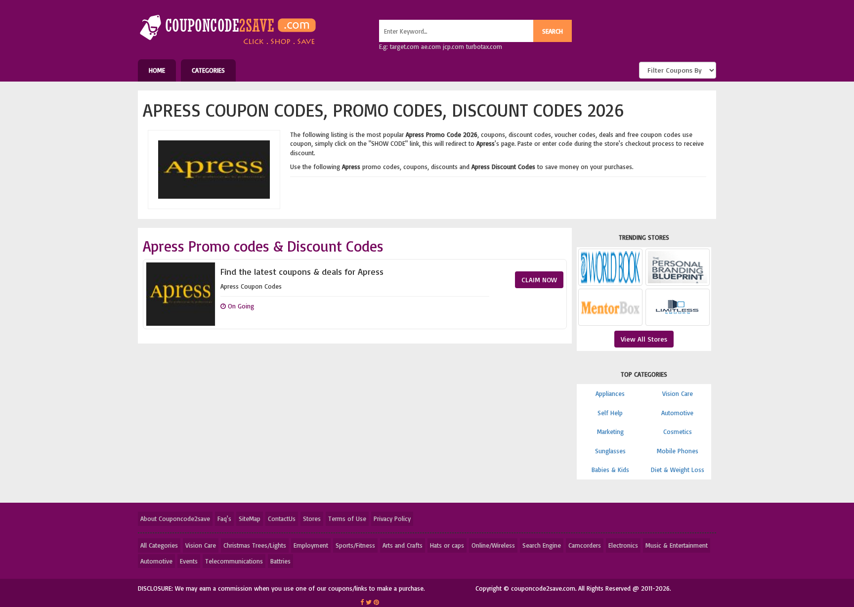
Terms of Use (347, 518)
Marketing (610, 431)
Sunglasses (610, 451)
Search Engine (541, 545)
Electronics (623, 545)
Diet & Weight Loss (677, 470)
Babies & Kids (610, 470)
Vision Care (677, 393)
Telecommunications (234, 561)
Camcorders (584, 545)
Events (189, 561)
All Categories (159, 545)
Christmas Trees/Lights (254, 545)
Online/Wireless (493, 545)
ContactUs (282, 518)
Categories (208, 70)
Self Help (610, 413)
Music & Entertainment (676, 545)
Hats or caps (447, 545)
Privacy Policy (392, 518)
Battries (280, 561)
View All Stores (644, 339)
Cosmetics (677, 431)
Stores (312, 518)
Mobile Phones (677, 451)
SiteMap (249, 518)
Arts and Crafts (403, 545)
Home (157, 70)
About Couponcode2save (175, 518)
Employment (311, 545)
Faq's (224, 518)
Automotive (677, 413)
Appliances (610, 393)
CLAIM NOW (539, 279)
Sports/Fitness (355, 545)
